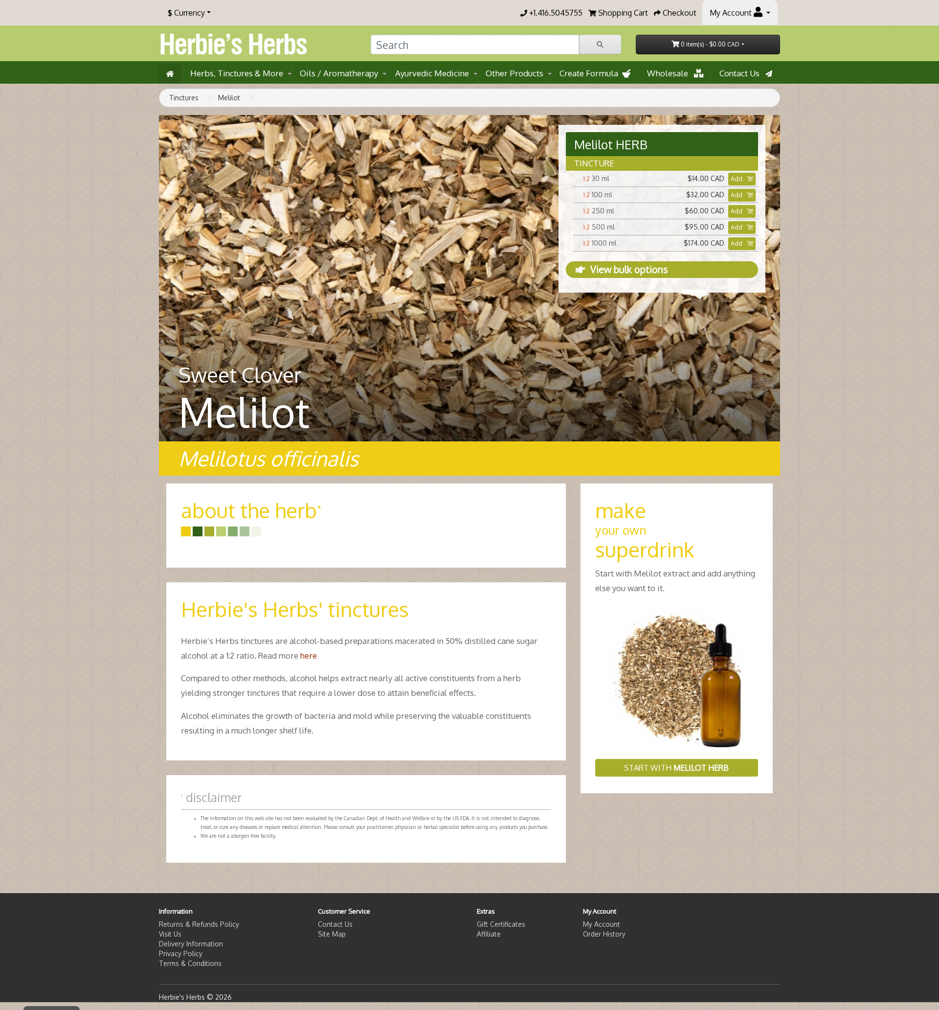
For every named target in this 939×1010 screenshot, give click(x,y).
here (308, 655)
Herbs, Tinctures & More (236, 73)
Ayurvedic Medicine (432, 73)
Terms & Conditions (190, 963)
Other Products (514, 73)
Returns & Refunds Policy (199, 924)
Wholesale (670, 73)
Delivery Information (191, 944)
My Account (601, 924)
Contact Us (742, 73)
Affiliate (489, 934)
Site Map (332, 934)
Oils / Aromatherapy (339, 73)
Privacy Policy (180, 953)
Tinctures (184, 97)
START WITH (676, 768)
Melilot (229, 97)
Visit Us (170, 934)
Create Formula (590, 73)
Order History (604, 934)
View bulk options (629, 269)
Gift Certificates (501, 924)
